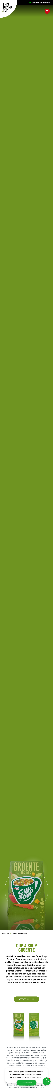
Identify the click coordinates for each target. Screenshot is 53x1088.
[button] (47, 1081)
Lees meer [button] (36, 1077)
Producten (5, 933)
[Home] (7, 7)
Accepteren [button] (26, 1082)
